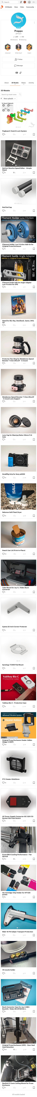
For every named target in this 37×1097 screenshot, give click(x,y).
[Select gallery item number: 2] (18, 127)
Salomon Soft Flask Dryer (12, 512)
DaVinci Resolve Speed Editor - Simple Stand (17, 169)
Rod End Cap (7, 207)
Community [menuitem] (30, 7)
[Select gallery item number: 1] (16, 127)
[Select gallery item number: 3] (19, 165)
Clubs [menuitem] (22, 7)
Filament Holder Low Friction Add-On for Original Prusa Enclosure (17, 245)
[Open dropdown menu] (34, 22)
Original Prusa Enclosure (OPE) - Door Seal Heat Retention (18, 1046)
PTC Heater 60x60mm (11, 779)
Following (22, 39)
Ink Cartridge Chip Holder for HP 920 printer (16, 893)
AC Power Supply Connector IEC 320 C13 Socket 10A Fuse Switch (17, 817)
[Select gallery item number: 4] (20, 165)
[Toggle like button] (3, 134)
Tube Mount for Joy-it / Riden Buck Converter (15, 588)
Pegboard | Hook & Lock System (14, 131)
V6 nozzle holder (8, 970)
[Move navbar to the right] (35, 7)
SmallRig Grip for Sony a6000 (13, 474)
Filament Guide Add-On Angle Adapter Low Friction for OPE (16, 283)
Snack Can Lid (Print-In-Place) (13, 550)
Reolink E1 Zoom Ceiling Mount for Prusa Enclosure (17, 1084)
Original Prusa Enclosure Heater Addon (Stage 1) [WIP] (17, 741)
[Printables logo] (2, 7)
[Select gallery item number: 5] (21, 203)
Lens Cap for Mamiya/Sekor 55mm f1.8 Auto (17, 436)
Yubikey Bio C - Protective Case (14, 703)
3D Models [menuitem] (8, 7)
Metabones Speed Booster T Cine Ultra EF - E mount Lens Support (18, 398)
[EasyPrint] (21, 2)
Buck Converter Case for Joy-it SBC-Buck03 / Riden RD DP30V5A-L (16, 1008)
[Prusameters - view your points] (25, 2)
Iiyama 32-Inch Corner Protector (14, 627)
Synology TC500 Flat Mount (12, 665)
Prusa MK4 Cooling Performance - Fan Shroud (17, 855)
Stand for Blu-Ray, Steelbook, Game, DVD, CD (18, 321)
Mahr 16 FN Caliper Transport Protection (17, 932)
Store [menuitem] (16, 7)
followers (14, 39)
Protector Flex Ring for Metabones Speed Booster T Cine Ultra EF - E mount (18, 360)
